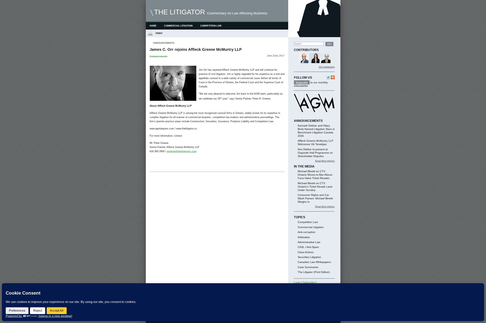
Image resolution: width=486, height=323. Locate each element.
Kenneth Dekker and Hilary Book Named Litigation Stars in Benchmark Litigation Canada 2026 (316, 130)
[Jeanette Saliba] (304, 58)
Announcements (163, 43)
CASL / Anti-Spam (308, 247)
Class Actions (306, 252)
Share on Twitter (163, 162)
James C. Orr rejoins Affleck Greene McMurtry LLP (196, 49)
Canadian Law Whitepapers (314, 262)
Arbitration (304, 237)
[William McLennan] (326, 58)
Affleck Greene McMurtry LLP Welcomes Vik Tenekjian (315, 142)
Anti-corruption (306, 232)
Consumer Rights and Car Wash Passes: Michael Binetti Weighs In (315, 198)
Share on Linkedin (173, 162)
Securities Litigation (309, 257)
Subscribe (302, 82)
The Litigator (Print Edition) (314, 272)
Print (160, 33)
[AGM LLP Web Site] (314, 115)
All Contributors (327, 67)
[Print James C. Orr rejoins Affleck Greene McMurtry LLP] (150, 33)
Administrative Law (309, 242)
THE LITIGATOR (179, 12)
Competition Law (210, 25)
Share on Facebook (154, 162)
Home (153, 25)
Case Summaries (308, 267)
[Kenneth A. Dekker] (315, 58)
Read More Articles (325, 161)
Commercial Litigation (178, 25)
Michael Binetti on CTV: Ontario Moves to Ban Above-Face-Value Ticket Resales (315, 175)
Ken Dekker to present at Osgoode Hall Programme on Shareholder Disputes (315, 153)
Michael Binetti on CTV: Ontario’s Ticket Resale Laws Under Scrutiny (315, 187)
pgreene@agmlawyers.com (181, 151)
